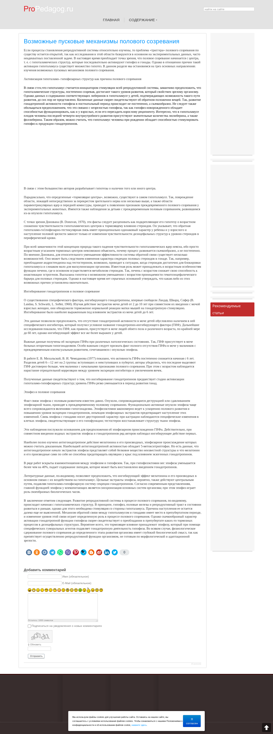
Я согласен (192, 721)
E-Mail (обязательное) (76, 583)
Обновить (35, 644)
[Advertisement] (112, 158)
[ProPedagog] (50, 16)
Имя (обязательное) (75, 576)
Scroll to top (266, 727)
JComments (196, 664)
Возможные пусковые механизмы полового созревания (101, 41)
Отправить (36, 656)
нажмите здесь (139, 725)
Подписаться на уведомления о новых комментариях (67, 626)
